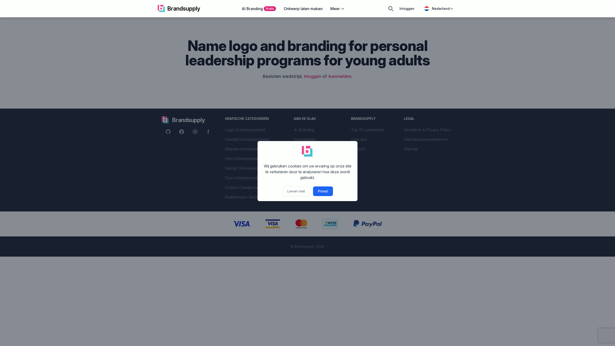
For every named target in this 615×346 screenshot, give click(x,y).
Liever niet (296, 191)
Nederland (441, 8)
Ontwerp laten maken (303, 8)
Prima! (323, 191)
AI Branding (258, 8)
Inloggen (407, 8)
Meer (335, 8)
